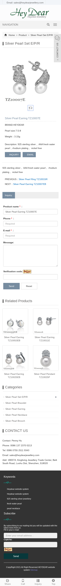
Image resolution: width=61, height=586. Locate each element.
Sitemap (34, 570)
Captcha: (8, 539)
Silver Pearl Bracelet (15, 403)
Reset (29, 286)
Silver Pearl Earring (15, 409)
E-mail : (8, 230)
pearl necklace (13, 508)
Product (22, 35)
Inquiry (38, 584)
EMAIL (30, 154)
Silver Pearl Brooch (15, 421)
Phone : (8, 218)
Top (53, 584)
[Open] (57, 48)
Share (8, 584)
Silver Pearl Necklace (16, 415)
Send (11, 286)
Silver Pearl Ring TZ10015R (33, 179)
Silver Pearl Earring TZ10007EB (29, 184)
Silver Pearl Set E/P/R (41, 35)
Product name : (12, 206)
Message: (8, 242)
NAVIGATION (10, 24)
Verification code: (13, 271)
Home (12, 35)
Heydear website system (18, 489)
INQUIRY (14, 154)
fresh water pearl (14, 504)
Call (23, 584)
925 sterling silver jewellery (19, 499)
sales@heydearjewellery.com (24, 455)
